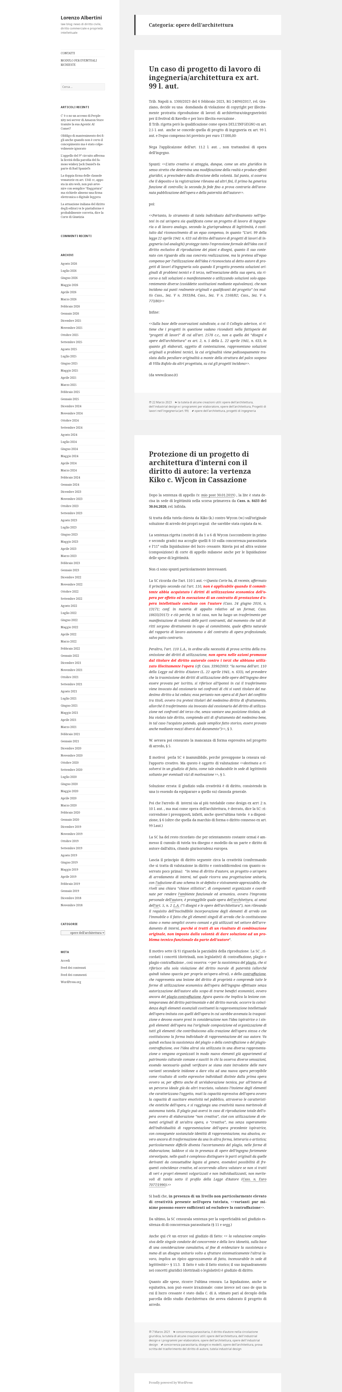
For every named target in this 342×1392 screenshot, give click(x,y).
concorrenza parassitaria (193, 1332)
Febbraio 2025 (70, 392)
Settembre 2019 (71, 848)
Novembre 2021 (71, 670)
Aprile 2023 (68, 549)
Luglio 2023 (69, 527)
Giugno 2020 (69, 784)
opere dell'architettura (235, 406)
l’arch (236, 899)
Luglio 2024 (69, 442)
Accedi (65, 961)
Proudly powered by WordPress (171, 1383)
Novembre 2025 (71, 328)
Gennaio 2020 (70, 820)
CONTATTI (68, 53)
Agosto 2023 (69, 520)
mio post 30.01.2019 (217, 495)
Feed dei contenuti (73, 968)
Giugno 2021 (69, 705)
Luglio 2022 (69, 613)
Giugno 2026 (69, 278)
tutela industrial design (225, 1349)
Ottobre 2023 (70, 506)
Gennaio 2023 (70, 570)
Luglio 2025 (69, 356)
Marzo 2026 (69, 299)
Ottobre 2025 (70, 335)
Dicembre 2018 (71, 898)
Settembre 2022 (71, 599)
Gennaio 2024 (70, 485)
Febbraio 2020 (70, 812)
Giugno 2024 (69, 449)
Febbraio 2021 (70, 734)
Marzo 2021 (69, 727)
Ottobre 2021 (70, 677)
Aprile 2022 (68, 634)
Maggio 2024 (69, 456)
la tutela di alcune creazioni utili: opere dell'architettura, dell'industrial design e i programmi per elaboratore (201, 404)
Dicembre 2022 (71, 577)
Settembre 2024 (71, 427)
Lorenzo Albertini (81, 17)
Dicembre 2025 (71, 321)
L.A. (176, 905)
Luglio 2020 (69, 777)
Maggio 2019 (69, 869)
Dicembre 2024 (71, 406)
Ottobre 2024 (70, 420)
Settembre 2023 (71, 513)
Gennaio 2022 (70, 656)
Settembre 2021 (71, 684)
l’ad (158, 882)
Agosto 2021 (69, 691)
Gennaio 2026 (70, 313)
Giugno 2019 (69, 862)
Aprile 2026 (68, 292)
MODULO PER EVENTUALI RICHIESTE (79, 62)
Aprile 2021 (68, 720)
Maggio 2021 (69, 713)
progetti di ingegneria (241, 411)
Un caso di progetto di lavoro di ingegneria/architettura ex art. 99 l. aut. (205, 77)
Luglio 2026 (69, 271)
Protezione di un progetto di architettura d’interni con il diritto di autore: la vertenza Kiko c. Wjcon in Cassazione (200, 466)
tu (247, 899)
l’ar (156, 905)
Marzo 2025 (69, 385)
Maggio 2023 (69, 542)
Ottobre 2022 (70, 591)
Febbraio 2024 (70, 477)
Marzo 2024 (69, 470)
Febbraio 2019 (70, 884)
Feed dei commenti (74, 975)
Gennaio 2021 (70, 741)
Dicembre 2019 (71, 827)
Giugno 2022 (69, 620)
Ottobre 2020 (70, 763)
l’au (173, 899)
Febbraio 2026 (70, 306)
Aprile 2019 (68, 877)
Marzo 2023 (69, 556)
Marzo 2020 (69, 805)
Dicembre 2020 (71, 748)
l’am (181, 894)
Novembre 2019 (71, 834)
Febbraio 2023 (70, 563)
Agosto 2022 (69, 606)
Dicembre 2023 (71, 492)
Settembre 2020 (71, 770)
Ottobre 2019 (70, 841)
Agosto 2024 (69, 435)
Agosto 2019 (69, 855)
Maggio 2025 (69, 370)
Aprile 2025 (68, 378)
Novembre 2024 (71, 413)
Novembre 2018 (71, 905)
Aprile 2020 (68, 798)
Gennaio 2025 (70, 399)
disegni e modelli (210, 1345)
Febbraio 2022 (70, 648)
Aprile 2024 (68, 463)
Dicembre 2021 (71, 663)
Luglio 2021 (69, 698)
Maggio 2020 (69, 791)
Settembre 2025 (71, 342)
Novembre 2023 (71, 499)
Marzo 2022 (69, 641)
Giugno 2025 (69, 363)
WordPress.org (71, 982)
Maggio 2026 (69, 285)
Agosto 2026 (69, 264)
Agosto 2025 (69, 349)
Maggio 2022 (69, 627)
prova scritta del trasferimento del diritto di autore (205, 1347)
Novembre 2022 (71, 584)
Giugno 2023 (69, 534)
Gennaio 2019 (70, 891)
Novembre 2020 (71, 755)
